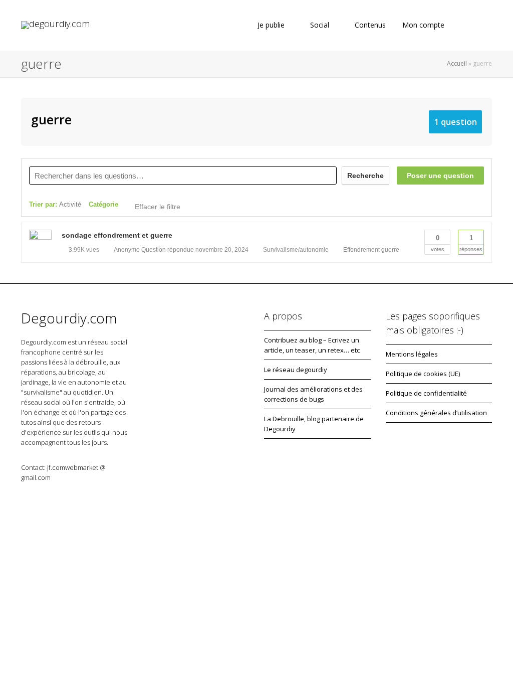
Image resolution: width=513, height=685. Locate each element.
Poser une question (440, 176)
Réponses (470, 243)
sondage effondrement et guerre (117, 235)
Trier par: (55, 204)
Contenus (370, 25)
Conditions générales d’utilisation (436, 412)
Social (319, 25)
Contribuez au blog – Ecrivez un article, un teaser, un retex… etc (312, 345)
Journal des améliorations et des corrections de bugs (313, 394)
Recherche (365, 176)
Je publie (271, 25)
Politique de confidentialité (426, 393)
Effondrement (361, 249)
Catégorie (103, 204)
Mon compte (424, 25)
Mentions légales (412, 354)
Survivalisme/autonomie (296, 249)
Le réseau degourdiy (295, 369)
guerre (390, 249)
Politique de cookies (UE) (423, 373)
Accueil (457, 63)
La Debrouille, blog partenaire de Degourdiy (314, 423)
